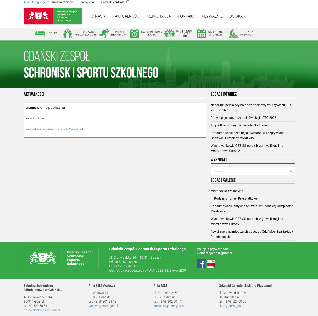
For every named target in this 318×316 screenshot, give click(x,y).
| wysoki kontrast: (113, 2)
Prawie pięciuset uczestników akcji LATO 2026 (243, 118)
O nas (97, 16)
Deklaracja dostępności (214, 253)
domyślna (87, 2)
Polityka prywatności (213, 249)
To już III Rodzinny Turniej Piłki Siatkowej (239, 125)
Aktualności (127, 16)
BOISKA (236, 16)
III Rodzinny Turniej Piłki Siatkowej (234, 198)
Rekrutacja (159, 16)
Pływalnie (212, 16)
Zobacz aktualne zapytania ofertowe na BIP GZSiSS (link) (55, 128)
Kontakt (186, 16)
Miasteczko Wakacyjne (227, 191)
